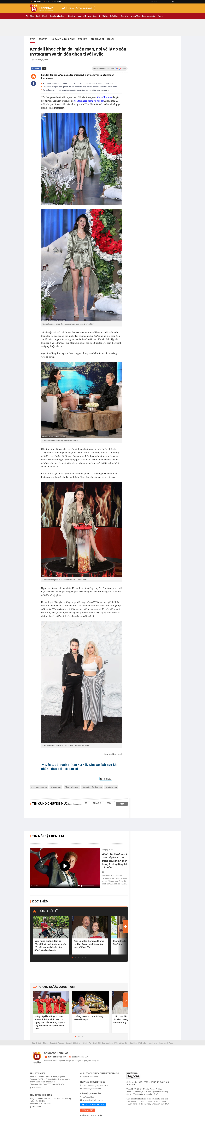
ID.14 (47, 2)
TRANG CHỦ (26, 16)
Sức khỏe (114, 16)
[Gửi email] (44, 68)
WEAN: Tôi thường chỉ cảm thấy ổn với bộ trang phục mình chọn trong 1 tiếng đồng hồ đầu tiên (114, 861)
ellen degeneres (39, 787)
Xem (122, 804)
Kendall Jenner (104, 97)
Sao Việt (43, 39)
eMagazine (37, 2)
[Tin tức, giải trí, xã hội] (44, 8)
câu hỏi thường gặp (57, 1057)
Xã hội (105, 16)
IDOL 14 (110, 39)
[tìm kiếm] (173, 1)
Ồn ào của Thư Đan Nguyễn (81, 8)
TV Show (82, 39)
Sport (68, 1043)
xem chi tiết (87, 1110)
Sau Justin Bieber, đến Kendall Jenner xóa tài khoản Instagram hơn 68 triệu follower (77, 83)
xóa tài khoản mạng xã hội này (89, 100)
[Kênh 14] (37, 1058)
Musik (44, 16)
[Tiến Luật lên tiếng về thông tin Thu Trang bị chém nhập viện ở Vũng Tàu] (90, 927)
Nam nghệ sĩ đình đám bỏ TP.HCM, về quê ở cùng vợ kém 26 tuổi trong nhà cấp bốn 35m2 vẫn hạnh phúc (50, 946)
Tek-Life (142, 1043)
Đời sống (71, 16)
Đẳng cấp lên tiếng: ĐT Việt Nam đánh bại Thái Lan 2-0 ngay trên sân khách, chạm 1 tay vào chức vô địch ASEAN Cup (50, 1022)
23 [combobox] (86, 803)
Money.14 (82, 16)
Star (32, 16)
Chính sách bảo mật (91, 1116)
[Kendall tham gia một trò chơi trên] (81, 529)
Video (160, 16)
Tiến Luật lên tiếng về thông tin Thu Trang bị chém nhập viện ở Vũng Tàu (88, 944)
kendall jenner (72, 787)
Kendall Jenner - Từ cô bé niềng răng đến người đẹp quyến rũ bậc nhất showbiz (75, 90)
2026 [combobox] (109, 803)
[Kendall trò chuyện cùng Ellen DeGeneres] (81, 400)
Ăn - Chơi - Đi (94, 16)
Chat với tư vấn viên (94, 1105)
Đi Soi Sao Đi (97, 39)
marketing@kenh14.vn (92, 1088)
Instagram (56, 787)
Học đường (135, 16)
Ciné (38, 16)
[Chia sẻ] (33, 83)
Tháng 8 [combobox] (97, 803)
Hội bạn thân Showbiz (63, 39)
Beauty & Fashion (57, 16)
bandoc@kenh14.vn (80, 1057)
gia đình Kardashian (93, 787)
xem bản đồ (36, 1087)
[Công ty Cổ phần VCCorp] (133, 1075)
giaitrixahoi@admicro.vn (92, 1100)
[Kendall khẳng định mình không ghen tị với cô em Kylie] (81, 682)
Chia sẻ (36, 68)
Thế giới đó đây (121, 1043)
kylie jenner (112, 787)
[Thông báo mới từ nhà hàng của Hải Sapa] (90, 1002)
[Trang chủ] (33, 76)
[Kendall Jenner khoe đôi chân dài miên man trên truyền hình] (81, 265)
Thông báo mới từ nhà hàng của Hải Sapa (88, 1018)
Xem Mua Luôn (148, 16)
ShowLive (57, 2)
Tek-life (124, 16)
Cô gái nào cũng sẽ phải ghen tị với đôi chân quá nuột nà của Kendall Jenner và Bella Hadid (80, 87)
